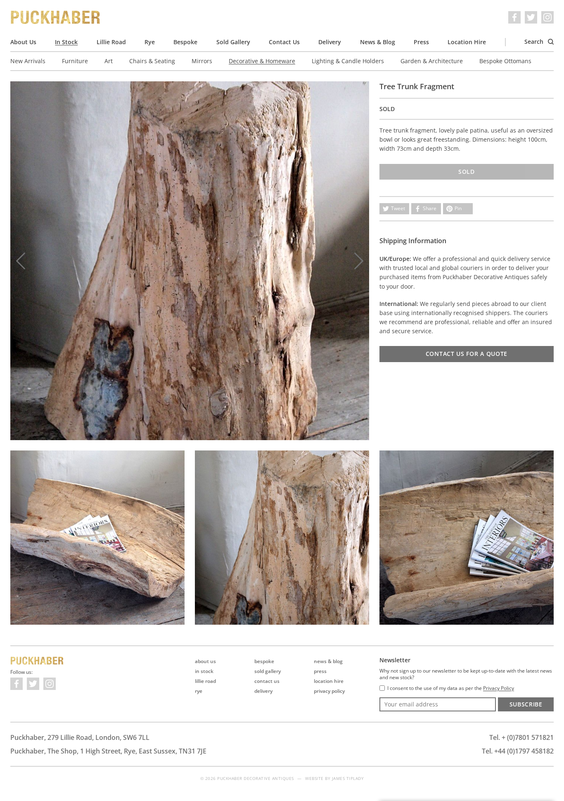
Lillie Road (111, 42)
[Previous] (20, 261)
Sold (466, 171)
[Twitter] (531, 17)
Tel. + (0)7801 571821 (521, 737)
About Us (23, 42)
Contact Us (284, 42)
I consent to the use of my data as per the (450, 688)
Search (534, 41)
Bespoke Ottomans (505, 61)
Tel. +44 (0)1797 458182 (518, 751)
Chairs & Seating (152, 61)
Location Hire (467, 42)
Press (421, 42)
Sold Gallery (233, 42)
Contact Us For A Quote (466, 354)
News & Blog (377, 42)
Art (108, 61)
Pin (458, 208)
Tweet (398, 208)
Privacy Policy (329, 690)
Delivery (329, 42)
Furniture (75, 61)
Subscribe (526, 704)
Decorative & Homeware (262, 61)
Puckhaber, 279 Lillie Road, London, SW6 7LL (79, 737)
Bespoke (185, 42)
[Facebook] (514, 17)
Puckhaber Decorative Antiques (55, 17)
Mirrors (202, 61)
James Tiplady (348, 778)
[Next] (358, 261)
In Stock (66, 42)
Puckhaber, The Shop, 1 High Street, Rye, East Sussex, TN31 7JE (108, 751)
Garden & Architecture (431, 61)
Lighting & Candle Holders (348, 61)
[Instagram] (547, 17)
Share (429, 208)
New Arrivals (27, 61)
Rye (150, 42)
